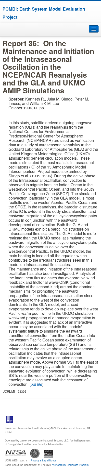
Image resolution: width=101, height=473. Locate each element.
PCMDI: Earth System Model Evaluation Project (43, 13)
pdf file (36, 384)
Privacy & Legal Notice (43, 460)
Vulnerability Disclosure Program (70, 465)
